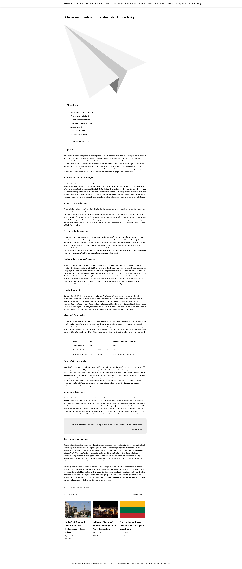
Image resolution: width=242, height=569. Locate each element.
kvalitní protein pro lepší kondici (128, 472)
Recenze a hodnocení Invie (80, 120)
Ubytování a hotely (194, 4)
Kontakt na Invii (76, 127)
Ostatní (170, 4)
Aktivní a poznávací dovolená (83, 4)
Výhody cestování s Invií (79, 116)
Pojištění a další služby (78, 138)
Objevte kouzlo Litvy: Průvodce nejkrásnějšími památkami (132, 525)
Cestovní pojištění (117, 4)
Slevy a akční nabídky (78, 131)
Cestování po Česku (102, 4)
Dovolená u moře (131, 4)
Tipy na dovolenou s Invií (79, 141)
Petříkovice (68, 4)
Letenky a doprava (160, 4)
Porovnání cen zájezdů (78, 134)
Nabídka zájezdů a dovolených (81, 112)
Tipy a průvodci (180, 4)
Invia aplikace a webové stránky (82, 123)
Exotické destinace (145, 4)
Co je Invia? (74, 109)
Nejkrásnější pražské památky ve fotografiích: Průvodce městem (105, 525)
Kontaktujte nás (84, 487)
